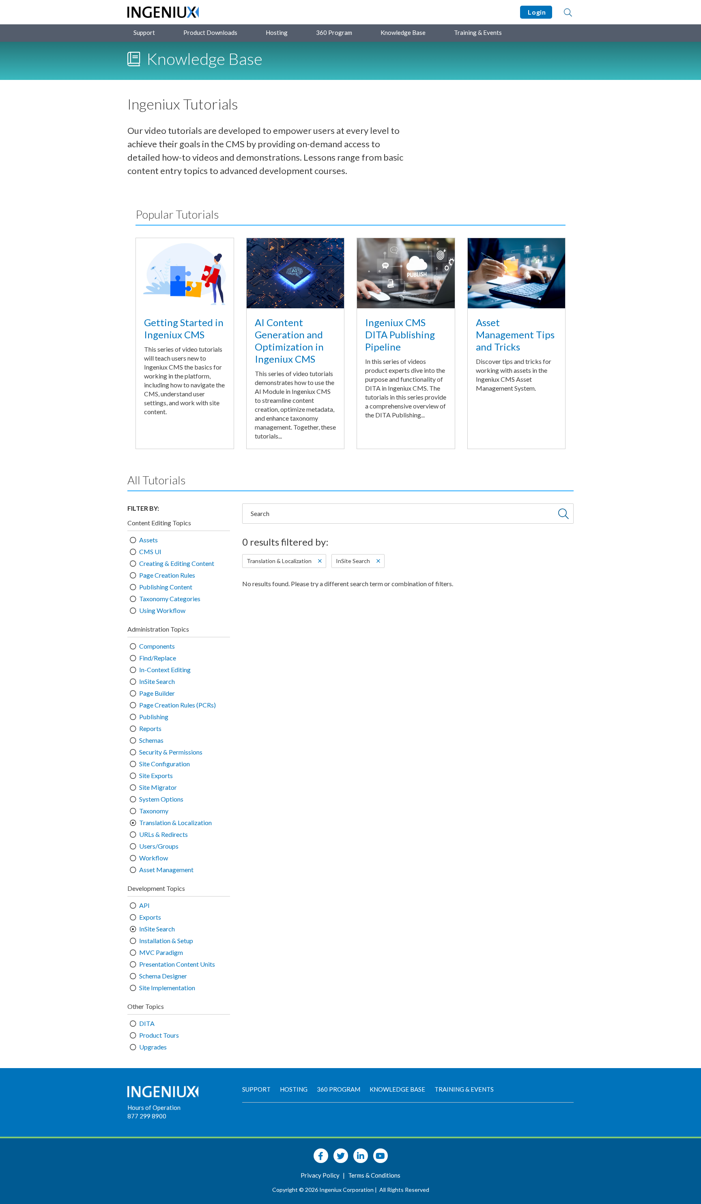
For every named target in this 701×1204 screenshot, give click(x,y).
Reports (150, 728)
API (144, 905)
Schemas (151, 740)
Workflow (153, 858)
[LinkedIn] (360, 1155)
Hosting (277, 32)
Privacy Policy (321, 1175)
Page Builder (157, 693)
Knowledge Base (403, 32)
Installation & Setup (166, 940)
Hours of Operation (154, 1107)
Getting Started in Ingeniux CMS (184, 328)
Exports (150, 917)
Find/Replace (157, 658)
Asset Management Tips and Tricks (515, 334)
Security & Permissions (170, 752)
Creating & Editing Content (176, 563)
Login (536, 12)
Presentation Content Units (177, 964)
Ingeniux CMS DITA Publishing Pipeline (400, 334)
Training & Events (478, 32)
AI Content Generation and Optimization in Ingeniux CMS (289, 340)
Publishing (153, 716)
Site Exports (156, 775)
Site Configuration (164, 764)
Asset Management (166, 869)
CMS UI (150, 551)
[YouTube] (380, 1155)
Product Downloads (210, 32)
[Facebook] (321, 1155)
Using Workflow (162, 610)
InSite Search (157, 681)
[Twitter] (340, 1155)
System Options (161, 799)
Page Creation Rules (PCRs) (177, 705)
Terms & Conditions (374, 1175)
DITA (147, 1023)
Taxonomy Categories (169, 598)
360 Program (334, 32)
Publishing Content (165, 587)
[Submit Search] (563, 513)
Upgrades (153, 1047)
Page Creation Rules (167, 575)
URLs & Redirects (163, 834)
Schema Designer (163, 976)
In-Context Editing (165, 669)
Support (144, 32)
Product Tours (159, 1035)
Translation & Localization (175, 822)
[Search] (568, 12)
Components (157, 646)
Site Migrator (158, 787)
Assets (148, 540)
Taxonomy (153, 811)
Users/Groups (158, 846)
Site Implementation (167, 987)
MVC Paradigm (161, 952)
